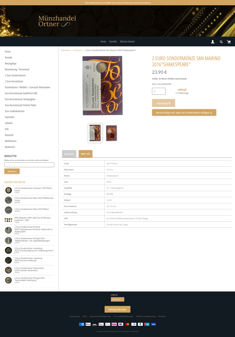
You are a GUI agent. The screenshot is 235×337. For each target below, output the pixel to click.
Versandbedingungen (123, 316)
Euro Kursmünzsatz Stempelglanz (20, 99)
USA (7, 129)
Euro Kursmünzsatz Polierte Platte (20, 105)
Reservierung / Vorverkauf (17, 69)
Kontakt (113, 41)
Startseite (65, 50)
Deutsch (116, 299)
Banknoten (10, 147)
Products (77, 50)
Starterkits (9, 117)
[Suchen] (221, 42)
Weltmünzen (10, 141)
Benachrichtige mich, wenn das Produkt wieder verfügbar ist (184, 112)
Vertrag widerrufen (117, 309)
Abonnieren (12, 171)
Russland (9, 135)
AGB (84, 316)
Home (103, 41)
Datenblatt (69, 154)
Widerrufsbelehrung (145, 316)
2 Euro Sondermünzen (15, 75)
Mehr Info (85, 154)
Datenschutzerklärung (100, 316)
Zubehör (9, 123)
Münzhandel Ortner (115, 331)
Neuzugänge (10, 63)
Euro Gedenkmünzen (14, 111)
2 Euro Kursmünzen (14, 81)
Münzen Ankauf (127, 41)
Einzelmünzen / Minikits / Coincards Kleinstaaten (27, 87)
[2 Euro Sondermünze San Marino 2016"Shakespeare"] (95, 133)
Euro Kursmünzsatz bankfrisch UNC (21, 93)
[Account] (213, 42)
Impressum (74, 316)
